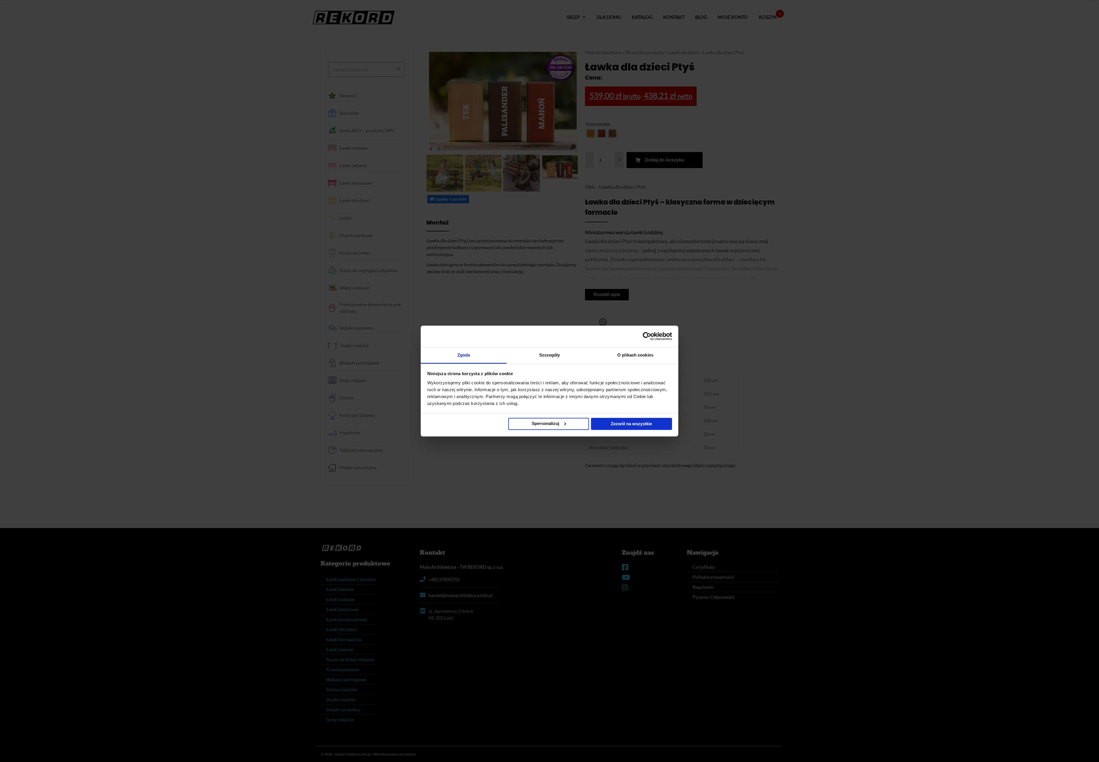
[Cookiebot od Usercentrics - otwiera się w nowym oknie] (647, 336)
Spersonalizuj (545, 423)
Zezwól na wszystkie (631, 423)
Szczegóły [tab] (549, 355)
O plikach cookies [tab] (635, 355)
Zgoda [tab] (463, 355)
